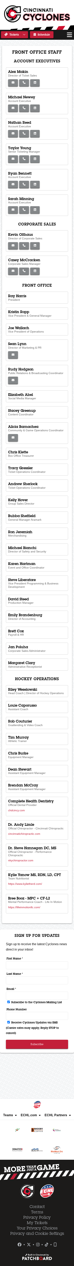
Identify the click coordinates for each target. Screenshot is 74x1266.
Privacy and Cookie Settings (37, 1233)
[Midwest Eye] (57, 1150)
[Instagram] (38, 1244)
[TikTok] (46, 1244)
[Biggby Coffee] (37, 1130)
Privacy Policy (37, 1217)
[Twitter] (29, 1244)
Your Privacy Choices (37, 1228)
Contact (37, 1206)
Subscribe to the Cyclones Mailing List (36, 1002)
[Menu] (69, 35)
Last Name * (15, 974)
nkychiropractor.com (20, 860)
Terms (37, 1212)
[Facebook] (20, 1244)
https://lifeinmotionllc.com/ (24, 907)
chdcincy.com (16, 810)
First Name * (15, 958)
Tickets (14, 34)
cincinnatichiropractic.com (24, 833)
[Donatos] (17, 1150)
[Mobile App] (55, 1244)
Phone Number (17, 1009)
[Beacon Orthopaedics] (37, 1150)
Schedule (43, 34)
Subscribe (37, 1044)
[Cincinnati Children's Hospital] (57, 1130)
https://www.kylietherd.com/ (25, 883)
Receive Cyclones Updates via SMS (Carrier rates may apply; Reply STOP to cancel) (32, 1028)
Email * (11, 989)
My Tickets (37, 1222)
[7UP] (17, 1130)
